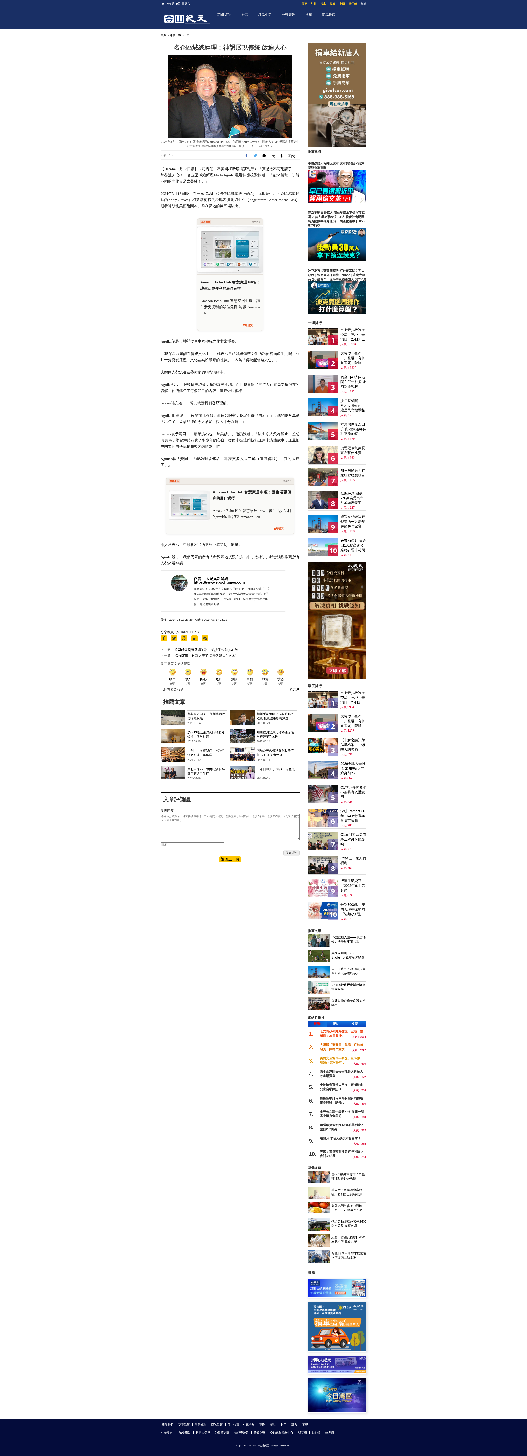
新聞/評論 (224, 14)
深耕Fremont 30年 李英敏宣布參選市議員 (352, 816)
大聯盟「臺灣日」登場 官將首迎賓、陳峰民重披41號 (352, 358)
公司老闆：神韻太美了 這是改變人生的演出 (207, 655)
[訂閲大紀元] (337, 1295)
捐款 (332, 3)
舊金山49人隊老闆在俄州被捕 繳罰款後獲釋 (353, 382)
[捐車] (337, 1349)
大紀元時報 (241, 1432)
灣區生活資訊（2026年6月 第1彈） (352, 885)
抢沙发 (295, 689)
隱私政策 (217, 1424)
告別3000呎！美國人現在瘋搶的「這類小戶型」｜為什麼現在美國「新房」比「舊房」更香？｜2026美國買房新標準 (352, 909)
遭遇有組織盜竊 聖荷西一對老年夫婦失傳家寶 (352, 521)
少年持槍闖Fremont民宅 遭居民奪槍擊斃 (352, 405)
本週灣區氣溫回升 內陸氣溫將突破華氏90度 (353, 429)
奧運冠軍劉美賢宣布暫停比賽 (352, 450)
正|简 (291, 156)
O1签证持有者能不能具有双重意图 (353, 792)
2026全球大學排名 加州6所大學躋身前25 (352, 768)
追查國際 (185, 1432)
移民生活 (265, 14)
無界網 (329, 1432)
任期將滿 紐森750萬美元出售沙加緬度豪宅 (352, 498)
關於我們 (167, 1424)
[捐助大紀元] (337, 1372)
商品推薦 (328, 14)
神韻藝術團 (222, 1432)
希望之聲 (259, 1432)
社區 (244, 14)
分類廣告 (288, 14)
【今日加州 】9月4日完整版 (276, 769)
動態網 (316, 1432)
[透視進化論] (337, 678)
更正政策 (184, 1424)
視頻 (308, 14)
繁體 (363, 3)
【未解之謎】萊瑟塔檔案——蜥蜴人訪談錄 (352, 744)
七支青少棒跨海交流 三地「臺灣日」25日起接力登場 (352, 335)
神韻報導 (175, 35)
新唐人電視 (203, 1432)
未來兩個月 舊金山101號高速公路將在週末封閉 (353, 545)
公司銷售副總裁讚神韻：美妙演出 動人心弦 (206, 650)
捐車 (323, 3)
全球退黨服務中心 (281, 1432)
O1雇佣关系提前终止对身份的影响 (353, 839)
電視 (304, 3)
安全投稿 (233, 1424)
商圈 (342, 3)
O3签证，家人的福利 (353, 860)
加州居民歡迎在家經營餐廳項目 (352, 473)
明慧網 (302, 1432)
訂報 (313, 3)
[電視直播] (337, 1410)
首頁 (163, 35)
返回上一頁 (230, 859)
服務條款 (200, 1424)
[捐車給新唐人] (337, 145)
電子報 (353, 3)
